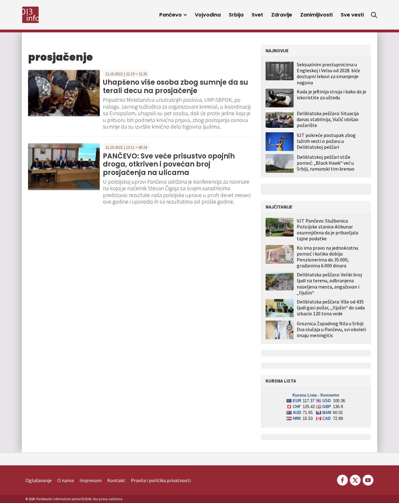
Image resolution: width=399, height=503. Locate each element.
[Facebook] (342, 479)
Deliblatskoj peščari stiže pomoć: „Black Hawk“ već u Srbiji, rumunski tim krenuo (325, 163)
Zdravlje (281, 14)
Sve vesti (352, 14)
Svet (257, 14)
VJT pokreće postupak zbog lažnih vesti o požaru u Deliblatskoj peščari (326, 141)
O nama (65, 480)
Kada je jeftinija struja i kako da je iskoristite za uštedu (331, 94)
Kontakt (116, 480)
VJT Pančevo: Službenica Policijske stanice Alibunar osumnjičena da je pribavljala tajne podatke (327, 230)
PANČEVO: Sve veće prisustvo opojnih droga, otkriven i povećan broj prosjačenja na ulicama (169, 164)
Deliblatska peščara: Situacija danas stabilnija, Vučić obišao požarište (328, 119)
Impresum (90, 480)
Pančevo (170, 14)
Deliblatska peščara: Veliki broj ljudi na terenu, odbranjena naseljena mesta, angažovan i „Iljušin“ (329, 284)
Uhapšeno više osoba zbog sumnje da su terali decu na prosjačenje (175, 86)
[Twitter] (355, 479)
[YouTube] (367, 479)
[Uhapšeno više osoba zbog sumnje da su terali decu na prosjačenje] (64, 92)
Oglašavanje (39, 480)
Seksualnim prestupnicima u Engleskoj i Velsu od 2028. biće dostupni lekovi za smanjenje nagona (328, 73)
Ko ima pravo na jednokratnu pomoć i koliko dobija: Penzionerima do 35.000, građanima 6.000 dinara (327, 257)
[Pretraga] (374, 15)
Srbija (236, 14)
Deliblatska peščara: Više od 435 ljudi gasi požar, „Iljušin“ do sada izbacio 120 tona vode (331, 308)
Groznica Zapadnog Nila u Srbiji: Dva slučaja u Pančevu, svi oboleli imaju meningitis (331, 329)
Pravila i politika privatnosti (161, 480)
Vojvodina (208, 14)
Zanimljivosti (316, 14)
